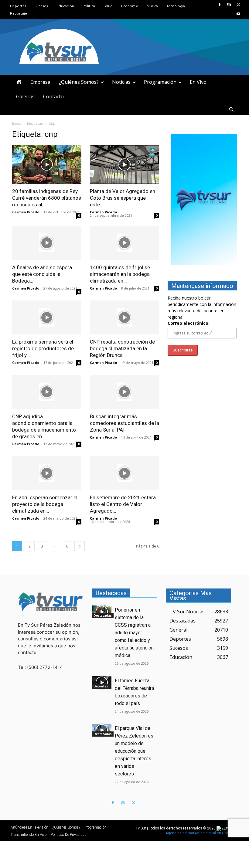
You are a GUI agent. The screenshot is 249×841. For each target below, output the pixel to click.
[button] (231, 109)
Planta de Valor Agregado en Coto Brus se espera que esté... (122, 198)
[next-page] (79, 546)
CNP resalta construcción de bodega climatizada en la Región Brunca (122, 348)
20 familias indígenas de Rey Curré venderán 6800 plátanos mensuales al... (46, 198)
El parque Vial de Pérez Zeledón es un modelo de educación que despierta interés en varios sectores (134, 751)
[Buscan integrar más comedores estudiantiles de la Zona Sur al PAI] (124, 392)
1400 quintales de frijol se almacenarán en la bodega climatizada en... (120, 274)
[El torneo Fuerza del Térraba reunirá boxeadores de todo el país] (101, 682)
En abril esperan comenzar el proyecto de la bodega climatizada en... (44, 504)
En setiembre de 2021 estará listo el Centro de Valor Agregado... (123, 504)
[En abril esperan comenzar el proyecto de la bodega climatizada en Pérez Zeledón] (46, 473)
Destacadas (103, 615)
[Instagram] (123, 803)
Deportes (101, 686)
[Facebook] (219, 4)
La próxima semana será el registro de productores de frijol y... (43, 348)
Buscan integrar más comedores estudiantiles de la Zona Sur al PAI (124, 423)
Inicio (16, 123)
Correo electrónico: (189, 323)
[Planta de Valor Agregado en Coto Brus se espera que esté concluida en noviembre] (124, 164)
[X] (238, 4)
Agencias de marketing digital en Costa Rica (202, 833)
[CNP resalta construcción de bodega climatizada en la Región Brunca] (124, 317)
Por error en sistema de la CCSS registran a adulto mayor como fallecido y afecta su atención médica (134, 632)
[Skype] (229, 4)
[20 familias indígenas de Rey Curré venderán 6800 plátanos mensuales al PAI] (46, 164)
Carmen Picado (25, 212)
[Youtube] (238, 14)
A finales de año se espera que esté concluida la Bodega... (42, 274)
